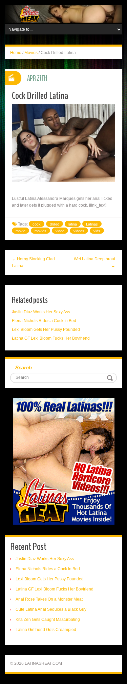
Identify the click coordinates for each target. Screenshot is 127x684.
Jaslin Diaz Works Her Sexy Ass (41, 312)
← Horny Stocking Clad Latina (33, 262)
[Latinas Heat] (63, 13)
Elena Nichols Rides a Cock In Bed (44, 320)
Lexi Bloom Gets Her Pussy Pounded (46, 329)
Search (23, 367)
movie (20, 231)
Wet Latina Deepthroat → (94, 262)
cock (37, 224)
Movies (31, 52)
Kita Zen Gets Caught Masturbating (48, 619)
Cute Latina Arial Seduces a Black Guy (51, 609)
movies (40, 231)
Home (15, 52)
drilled (54, 224)
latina (72, 224)
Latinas (92, 224)
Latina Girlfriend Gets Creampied (46, 629)
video (60, 231)
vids (96, 231)
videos (78, 231)
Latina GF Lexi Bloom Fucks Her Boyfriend (51, 338)
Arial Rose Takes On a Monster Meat (49, 599)
